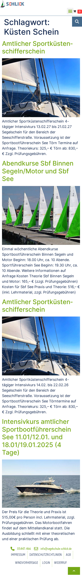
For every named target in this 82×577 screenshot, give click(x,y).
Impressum (18, 555)
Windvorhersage (26, 563)
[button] (70, 11)
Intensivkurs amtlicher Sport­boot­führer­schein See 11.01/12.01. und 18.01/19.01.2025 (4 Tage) (36, 437)
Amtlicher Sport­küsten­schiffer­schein (37, 47)
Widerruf (60, 563)
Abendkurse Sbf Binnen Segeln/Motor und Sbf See (37, 171)
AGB (68, 555)
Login (46, 563)
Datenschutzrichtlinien (45, 555)
